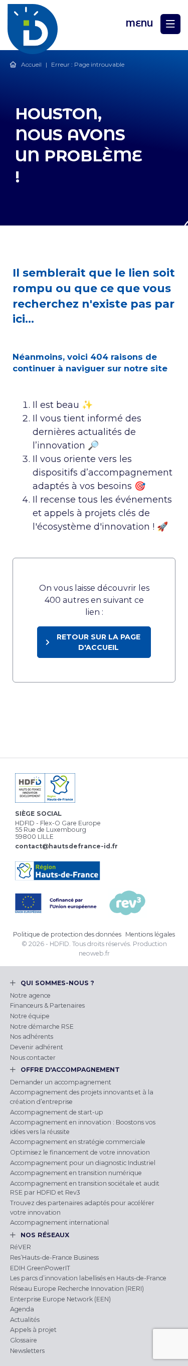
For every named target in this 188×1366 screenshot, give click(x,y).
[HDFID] (33, 24)
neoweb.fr (94, 953)
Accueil (31, 64)
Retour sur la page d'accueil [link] (98, 642)
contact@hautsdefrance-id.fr (66, 846)
